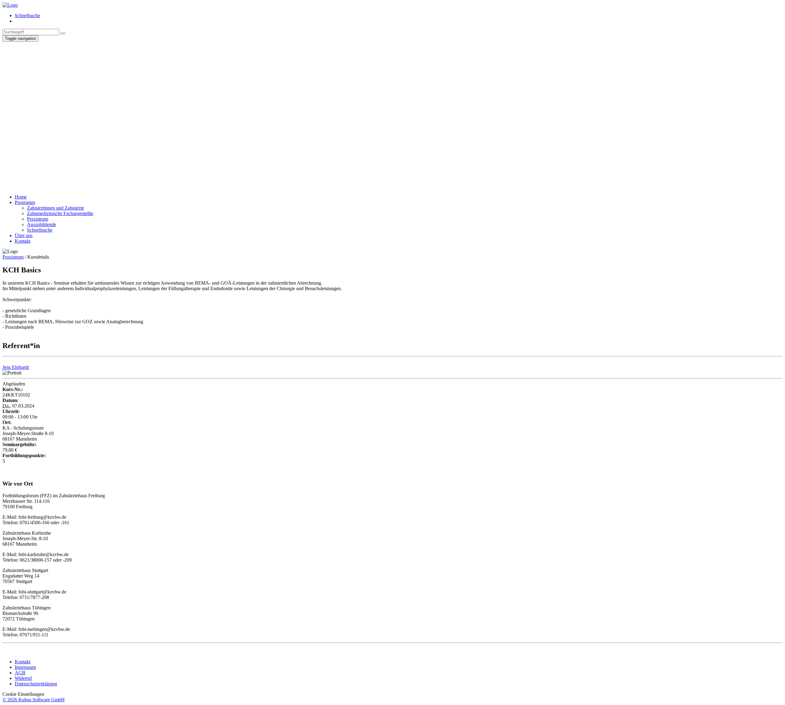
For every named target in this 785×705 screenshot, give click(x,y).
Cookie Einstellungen (23, 694)
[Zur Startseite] (10, 5)
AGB (20, 672)
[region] (392, 115)
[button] (392, 169)
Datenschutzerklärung (36, 683)
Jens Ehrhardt (15, 367)
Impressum (25, 667)
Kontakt (22, 661)
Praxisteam (13, 257)
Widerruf (23, 678)
